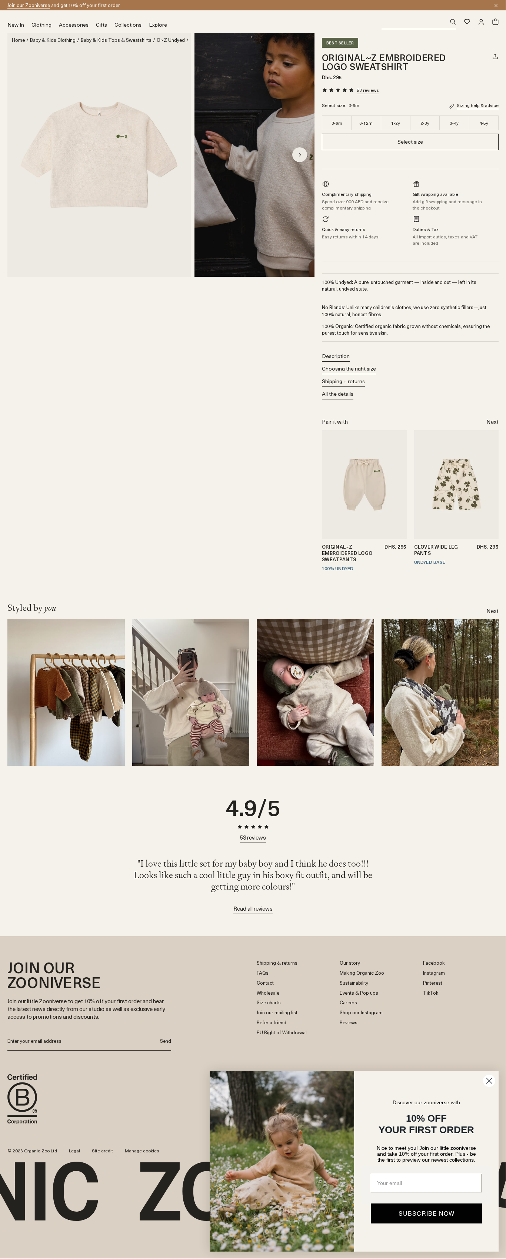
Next (492, 421)
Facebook (434, 963)
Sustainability (354, 983)
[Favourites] (467, 22)
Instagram (434, 973)
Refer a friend (271, 1022)
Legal (74, 1150)
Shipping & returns (277, 963)
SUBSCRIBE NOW (427, 1213)
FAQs (263, 973)
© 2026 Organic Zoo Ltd (32, 1151)
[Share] (495, 56)
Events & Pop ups (359, 993)
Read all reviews (253, 908)
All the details (337, 394)
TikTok (430, 993)
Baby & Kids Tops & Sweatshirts (116, 40)
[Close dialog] (489, 1080)
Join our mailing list (277, 1012)
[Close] (496, 5)
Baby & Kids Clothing (53, 40)
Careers (348, 1003)
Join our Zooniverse (28, 5)
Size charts (269, 1003)
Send (165, 1040)
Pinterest (432, 983)
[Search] (419, 22)
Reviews (348, 1022)
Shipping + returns (343, 381)
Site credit (102, 1150)
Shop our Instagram (361, 1012)
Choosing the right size (349, 368)
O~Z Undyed (171, 40)
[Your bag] (495, 22)
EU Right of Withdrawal (282, 1032)
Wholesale (268, 993)
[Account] (481, 22)
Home (18, 40)
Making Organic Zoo (362, 973)
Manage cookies (142, 1150)
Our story (350, 963)
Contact (265, 983)
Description (336, 356)
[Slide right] (299, 154)
